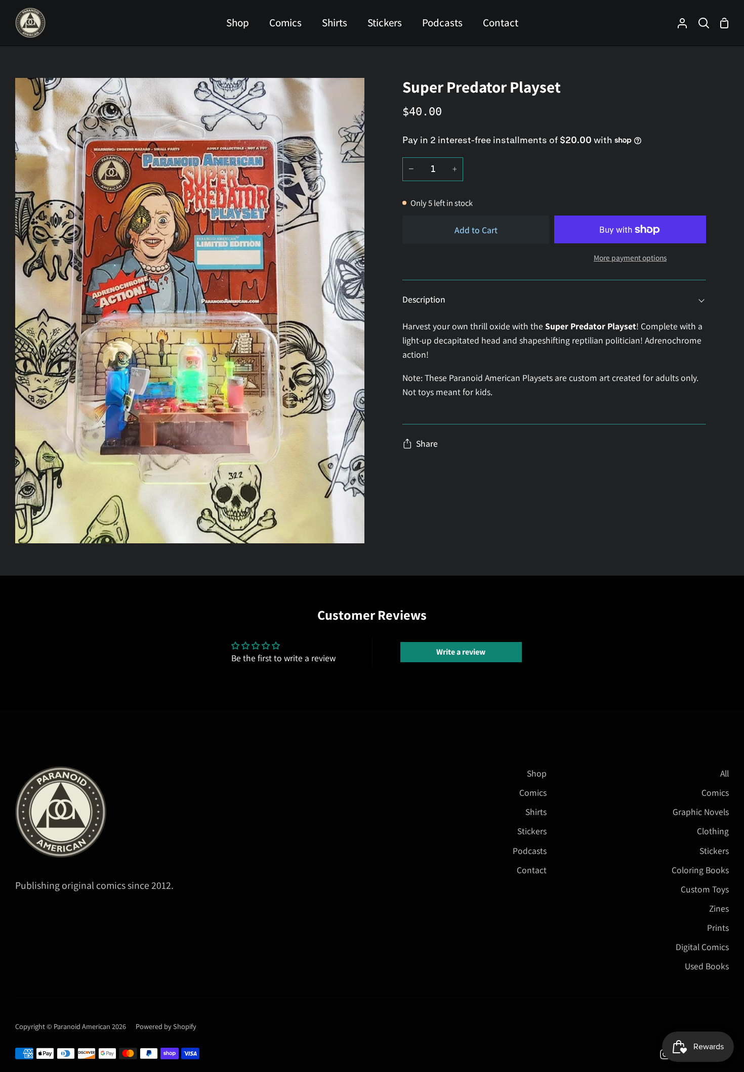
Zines (719, 908)
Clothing (713, 831)
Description (423, 299)
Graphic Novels (701, 812)
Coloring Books (700, 870)
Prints (718, 927)
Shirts (536, 812)
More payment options (630, 257)
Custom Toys (705, 889)
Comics (533, 792)
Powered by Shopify (166, 1026)
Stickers (532, 831)
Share (427, 443)
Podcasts (530, 850)
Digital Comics (702, 947)
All (724, 773)
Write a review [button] (460, 652)
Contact (532, 870)
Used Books (707, 966)
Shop (537, 773)
